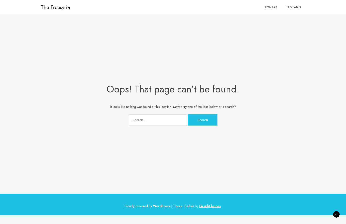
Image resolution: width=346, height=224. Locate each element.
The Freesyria (55, 7)
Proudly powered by (147, 206)
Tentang (293, 7)
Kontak (271, 7)
